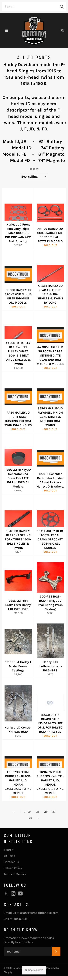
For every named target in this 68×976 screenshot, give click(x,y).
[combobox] (34, 6)
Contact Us (11, 862)
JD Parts (9, 856)
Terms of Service (15, 874)
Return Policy (13, 868)
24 (30, 811)
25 (37, 811)
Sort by (34, 169)
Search (8, 849)
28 (30, 817)
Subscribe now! (34, 970)
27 (54, 811)
